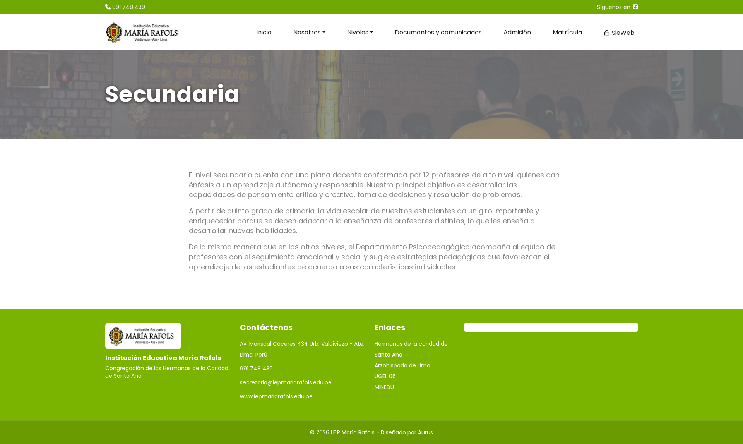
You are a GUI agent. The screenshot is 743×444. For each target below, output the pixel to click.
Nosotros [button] (307, 32)
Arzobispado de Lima (402, 365)
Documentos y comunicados (438, 32)
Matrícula (567, 32)
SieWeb (622, 32)
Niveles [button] (357, 32)
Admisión (517, 32)
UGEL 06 (385, 376)
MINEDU (384, 387)
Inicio (264, 32)
